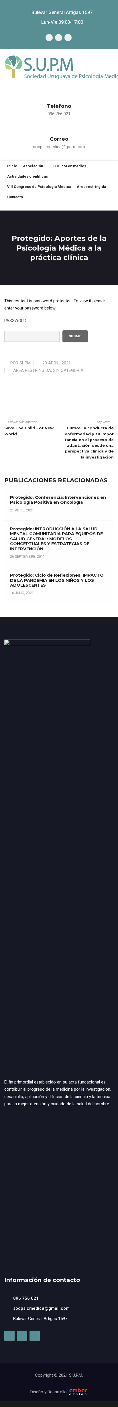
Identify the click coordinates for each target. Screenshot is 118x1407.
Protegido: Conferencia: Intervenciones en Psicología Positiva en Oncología (58, 500)
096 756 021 (59, 113)
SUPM (25, 363)
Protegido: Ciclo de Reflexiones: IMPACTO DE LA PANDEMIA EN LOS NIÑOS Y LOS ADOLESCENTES (57, 580)
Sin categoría (68, 370)
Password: (15, 320)
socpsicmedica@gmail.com (59, 146)
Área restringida (32, 370)
